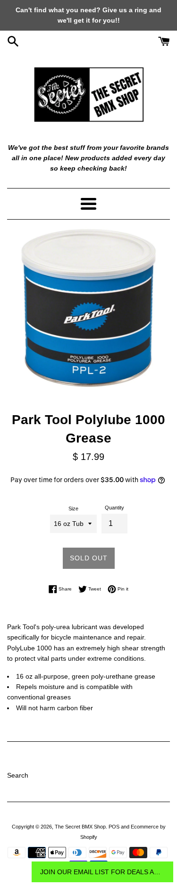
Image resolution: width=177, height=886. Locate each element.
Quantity (114, 507)
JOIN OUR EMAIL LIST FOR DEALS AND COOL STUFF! (102, 872)
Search (17, 775)
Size (73, 508)
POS (114, 826)
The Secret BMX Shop (80, 826)
